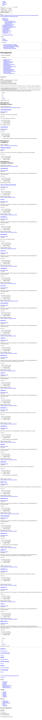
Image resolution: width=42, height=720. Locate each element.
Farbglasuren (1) (6, 60)
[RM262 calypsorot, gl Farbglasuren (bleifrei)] (8, 585)
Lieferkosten (5, 682)
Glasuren (5, 20)
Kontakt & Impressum (6, 702)
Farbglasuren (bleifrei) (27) (8, 61)
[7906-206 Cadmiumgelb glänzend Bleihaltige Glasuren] (10, 107)
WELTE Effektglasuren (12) (8, 70)
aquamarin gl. (3, 426)
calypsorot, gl (3, 587)
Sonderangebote (6, 29)
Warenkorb (4, 4)
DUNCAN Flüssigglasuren (10, 22)
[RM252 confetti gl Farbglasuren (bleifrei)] (8, 442)
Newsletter (4, 691)
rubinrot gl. (3, 390)
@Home (4, 1)
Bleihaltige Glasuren (3, 111)
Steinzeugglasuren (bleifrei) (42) (9, 69)
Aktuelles (4, 692)
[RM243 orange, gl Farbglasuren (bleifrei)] (8, 370)
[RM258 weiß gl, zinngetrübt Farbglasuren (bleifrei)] (9, 513)
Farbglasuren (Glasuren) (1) (8, 62)
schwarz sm (3, 285)
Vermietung (5, 31)
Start (3, 38)
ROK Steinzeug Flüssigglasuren (11, 46)
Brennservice (5, 684)
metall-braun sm (4, 498)
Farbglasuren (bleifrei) (4, 170)
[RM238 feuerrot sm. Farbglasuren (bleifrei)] (8, 318)
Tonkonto (4, 694)
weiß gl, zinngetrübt (4, 515)
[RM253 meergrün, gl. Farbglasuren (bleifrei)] (8, 459)
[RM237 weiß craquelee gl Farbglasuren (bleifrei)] (9, 300)
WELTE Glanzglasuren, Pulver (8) (10, 71)
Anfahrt (4, 703)
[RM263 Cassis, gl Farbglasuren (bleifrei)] (7, 601)
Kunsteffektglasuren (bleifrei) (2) (9, 64)
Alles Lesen (2, 116)
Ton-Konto (4, 683)
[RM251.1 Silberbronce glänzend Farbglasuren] (8, 145)
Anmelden (4, 2)
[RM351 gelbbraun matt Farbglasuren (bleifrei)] (8, 619)
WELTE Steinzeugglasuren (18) (9, 73)
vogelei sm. (2, 337)
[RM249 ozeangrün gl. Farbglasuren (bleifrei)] (8, 405)
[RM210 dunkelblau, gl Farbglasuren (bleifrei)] (8, 214)
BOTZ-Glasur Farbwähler (7, 685)
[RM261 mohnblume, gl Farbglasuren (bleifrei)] (8, 566)
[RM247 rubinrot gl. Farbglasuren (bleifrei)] (8, 388)
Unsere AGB (5, 704)
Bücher (5, 18)
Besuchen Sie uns (6, 700)
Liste (3, 3)
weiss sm (2, 199)
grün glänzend (3, 234)
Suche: (1, 7)
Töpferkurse (5, 695)
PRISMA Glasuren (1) (7, 65)
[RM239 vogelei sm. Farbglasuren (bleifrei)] (8, 335)
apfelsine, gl (3, 549)
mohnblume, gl (3, 569)
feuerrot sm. (3, 320)
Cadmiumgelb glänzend (5, 109)
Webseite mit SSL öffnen (7, 687)
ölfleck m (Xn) (3, 481)
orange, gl (2, 372)
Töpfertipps (5, 693)
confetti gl (2, 444)
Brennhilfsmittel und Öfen (8, 26)
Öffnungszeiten (5, 701)
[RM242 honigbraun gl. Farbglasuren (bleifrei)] (8, 353)
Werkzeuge (6, 19)
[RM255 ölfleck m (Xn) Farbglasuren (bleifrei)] (8, 479)
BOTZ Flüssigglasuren (10, 21)
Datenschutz (5, 705)
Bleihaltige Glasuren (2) (8, 59)
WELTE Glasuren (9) (7, 72)
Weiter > (4, 98)
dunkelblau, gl (3, 216)
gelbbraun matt (3, 621)
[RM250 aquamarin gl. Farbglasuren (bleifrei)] (8, 423)
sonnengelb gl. (3, 268)
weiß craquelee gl (4, 303)
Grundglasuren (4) (7, 63)
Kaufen (8, 136)
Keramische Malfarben (8, 25)
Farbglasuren (2, 149)
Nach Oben (2, 677)
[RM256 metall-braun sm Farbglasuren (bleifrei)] (9, 496)
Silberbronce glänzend (5, 147)
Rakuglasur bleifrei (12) (8, 67)
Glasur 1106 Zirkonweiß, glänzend (8, 184)
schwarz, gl (2, 250)
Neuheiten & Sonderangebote (8, 34)
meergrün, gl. (3, 461)
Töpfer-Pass (5, 696)
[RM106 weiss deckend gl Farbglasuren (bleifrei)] (9, 166)
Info (3, 5)
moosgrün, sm (3, 533)
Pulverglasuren (8, 23)
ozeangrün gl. (3, 407)
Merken (5, 136)
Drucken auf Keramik (7, 30)
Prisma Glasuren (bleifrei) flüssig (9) (10, 66)
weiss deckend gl (4, 168)
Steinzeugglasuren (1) (7, 68)
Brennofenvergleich (6, 686)
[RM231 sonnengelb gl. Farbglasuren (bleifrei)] (8, 266)
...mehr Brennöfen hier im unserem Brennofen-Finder (9, 675)
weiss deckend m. (4, 127)
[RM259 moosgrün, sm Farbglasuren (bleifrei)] (8, 531)
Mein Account (5, 681)
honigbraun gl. (3, 355)
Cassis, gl (2, 603)
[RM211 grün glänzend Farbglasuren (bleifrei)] (8, 232)
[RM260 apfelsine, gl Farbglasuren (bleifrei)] (8, 547)
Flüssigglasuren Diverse (9, 24)
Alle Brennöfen (7, 32)
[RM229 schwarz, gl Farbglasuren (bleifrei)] (8, 248)
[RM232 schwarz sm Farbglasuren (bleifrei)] (8, 283)
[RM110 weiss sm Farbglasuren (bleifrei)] (7, 197)
